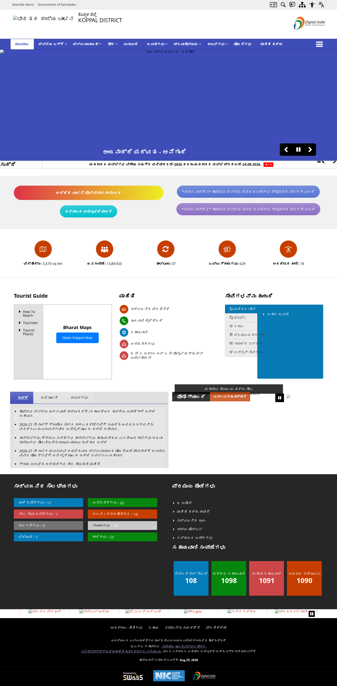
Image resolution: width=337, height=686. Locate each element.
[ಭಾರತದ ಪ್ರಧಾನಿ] (44, 611)
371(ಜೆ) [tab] (239, 317)
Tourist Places (29, 332)
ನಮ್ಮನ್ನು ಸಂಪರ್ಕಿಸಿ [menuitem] (182, 627)
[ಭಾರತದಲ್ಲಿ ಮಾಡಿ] (291, 611)
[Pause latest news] (319, 161)
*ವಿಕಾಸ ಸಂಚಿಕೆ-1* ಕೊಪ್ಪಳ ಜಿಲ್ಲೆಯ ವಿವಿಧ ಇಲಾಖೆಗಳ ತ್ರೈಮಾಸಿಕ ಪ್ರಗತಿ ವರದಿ (248, 191)
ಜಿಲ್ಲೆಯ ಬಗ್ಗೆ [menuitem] (51, 44)
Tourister (30, 323)
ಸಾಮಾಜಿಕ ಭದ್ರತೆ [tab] (245, 343)
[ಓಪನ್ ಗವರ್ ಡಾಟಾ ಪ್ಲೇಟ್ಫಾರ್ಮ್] (193, 611)
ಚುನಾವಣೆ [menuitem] (131, 44)
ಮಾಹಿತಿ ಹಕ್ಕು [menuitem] (271, 44)
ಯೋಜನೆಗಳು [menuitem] (242, 44)
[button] (320, 44)
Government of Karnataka (56, 4)
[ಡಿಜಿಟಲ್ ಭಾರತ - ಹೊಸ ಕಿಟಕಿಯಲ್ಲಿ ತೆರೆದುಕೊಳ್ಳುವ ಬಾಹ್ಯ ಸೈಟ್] (303, 33)
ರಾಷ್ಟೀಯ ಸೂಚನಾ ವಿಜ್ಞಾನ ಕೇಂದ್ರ (184, 646)
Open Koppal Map (77, 337)
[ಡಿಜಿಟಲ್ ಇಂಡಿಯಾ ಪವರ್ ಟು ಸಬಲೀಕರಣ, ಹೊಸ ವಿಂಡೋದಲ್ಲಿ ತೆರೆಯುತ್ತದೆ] (204, 676)
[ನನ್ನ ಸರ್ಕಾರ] (242, 611)
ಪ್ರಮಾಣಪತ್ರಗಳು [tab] (245, 335)
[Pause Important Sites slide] (312, 614)
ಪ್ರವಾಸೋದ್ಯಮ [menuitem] (186, 44)
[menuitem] (273, 4)
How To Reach (29, 313)
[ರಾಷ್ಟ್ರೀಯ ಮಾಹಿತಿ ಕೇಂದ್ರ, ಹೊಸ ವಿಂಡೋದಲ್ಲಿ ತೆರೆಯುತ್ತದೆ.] (169, 676)
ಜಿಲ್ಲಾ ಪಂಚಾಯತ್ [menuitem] (85, 44)
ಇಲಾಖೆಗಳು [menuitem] (155, 44)
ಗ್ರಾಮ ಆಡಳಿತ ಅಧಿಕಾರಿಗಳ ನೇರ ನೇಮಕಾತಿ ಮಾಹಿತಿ (59, 464)
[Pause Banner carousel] (298, 149)
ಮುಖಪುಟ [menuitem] (22, 44)
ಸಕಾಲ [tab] (238, 326)
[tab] (241, 309)
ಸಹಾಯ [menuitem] (153, 627)
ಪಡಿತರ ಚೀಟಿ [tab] (244, 309)
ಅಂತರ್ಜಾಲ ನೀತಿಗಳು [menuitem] (126, 627)
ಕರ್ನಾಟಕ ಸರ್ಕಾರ (23, 4)
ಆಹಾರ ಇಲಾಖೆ (278, 314)
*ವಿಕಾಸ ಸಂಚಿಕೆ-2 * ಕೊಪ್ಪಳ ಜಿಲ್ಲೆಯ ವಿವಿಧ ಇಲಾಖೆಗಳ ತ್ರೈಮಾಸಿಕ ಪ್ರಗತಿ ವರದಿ (248, 209)
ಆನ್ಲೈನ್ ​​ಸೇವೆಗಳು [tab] (245, 352)
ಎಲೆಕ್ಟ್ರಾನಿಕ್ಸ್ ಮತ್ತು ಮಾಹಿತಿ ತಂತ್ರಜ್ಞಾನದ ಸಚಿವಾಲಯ (121, 651)
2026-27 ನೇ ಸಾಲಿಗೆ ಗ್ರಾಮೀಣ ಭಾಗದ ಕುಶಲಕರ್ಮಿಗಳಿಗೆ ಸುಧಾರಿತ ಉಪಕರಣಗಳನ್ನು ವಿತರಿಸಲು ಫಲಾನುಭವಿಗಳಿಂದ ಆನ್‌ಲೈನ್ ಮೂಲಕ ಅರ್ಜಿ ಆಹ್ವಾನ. (86, 426)
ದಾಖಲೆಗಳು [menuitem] (216, 44)
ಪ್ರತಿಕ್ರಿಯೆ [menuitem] (216, 627)
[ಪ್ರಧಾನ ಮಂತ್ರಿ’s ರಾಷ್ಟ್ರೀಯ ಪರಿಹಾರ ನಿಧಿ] (143, 611)
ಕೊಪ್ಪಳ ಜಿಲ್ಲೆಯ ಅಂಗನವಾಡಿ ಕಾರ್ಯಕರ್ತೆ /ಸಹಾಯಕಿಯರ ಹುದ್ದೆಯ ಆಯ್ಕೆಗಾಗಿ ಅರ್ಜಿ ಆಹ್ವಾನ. (87, 413)
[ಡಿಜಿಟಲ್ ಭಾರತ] (94, 611)
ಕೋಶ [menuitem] (111, 44)
